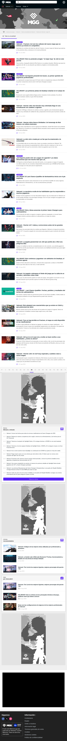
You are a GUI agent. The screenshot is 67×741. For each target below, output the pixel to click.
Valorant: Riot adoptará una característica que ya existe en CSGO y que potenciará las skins (39, 306)
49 (43, 369)
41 (13, 369)
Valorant (18, 32)
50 (46, 369)
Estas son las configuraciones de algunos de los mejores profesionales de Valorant (40, 605)
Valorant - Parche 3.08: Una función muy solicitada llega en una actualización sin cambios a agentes (38, 106)
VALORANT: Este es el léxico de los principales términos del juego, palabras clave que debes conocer (38, 595)
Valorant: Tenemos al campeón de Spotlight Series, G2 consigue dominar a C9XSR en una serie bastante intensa (34, 442)
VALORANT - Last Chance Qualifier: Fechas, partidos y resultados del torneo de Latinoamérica (40, 291)
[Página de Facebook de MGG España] (3, 718)
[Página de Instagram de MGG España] (10, 718)
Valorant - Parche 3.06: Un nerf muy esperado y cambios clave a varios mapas (38, 354)
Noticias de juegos (10, 32)
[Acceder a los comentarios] (17, 52)
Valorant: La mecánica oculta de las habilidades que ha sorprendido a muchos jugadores (40, 192)
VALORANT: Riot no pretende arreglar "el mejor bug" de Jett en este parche (40, 59)
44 (24, 369)
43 (20, 369)
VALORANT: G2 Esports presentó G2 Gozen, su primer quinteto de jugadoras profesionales (39, 76)
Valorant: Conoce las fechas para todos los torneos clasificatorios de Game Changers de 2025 (31, 433)
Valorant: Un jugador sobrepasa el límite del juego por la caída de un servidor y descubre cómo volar (40, 274)
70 (54, 369)
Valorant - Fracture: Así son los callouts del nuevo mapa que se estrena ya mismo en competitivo (38, 45)
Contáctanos (29, 718)
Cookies (27, 732)
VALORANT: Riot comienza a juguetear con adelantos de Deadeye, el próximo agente (40, 259)
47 (35, 369)
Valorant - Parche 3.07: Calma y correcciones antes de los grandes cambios (39, 226)
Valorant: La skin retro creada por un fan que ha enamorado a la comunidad (38, 140)
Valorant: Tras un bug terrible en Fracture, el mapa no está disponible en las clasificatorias (40, 321)
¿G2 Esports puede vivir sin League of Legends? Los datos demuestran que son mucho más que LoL (37, 158)
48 (39, 369)
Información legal (30, 726)
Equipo (27, 721)
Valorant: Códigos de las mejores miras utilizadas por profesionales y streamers (39, 547)
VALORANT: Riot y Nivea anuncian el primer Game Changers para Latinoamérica (39, 211)
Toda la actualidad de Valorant (28, 32)
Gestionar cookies (30, 735)
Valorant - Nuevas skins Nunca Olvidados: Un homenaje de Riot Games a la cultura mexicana (38, 123)
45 (28, 369)
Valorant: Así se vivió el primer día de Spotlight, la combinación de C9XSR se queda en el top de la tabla (33, 450)
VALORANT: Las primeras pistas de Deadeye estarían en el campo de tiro (40, 91)
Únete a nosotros (30, 724)
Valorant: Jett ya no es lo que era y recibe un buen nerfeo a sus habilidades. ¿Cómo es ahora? (38, 338)
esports (20, 42)
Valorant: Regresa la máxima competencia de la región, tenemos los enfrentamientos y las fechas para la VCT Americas (34, 437)
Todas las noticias (33, 479)
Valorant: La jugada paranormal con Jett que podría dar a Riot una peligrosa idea (39, 242)
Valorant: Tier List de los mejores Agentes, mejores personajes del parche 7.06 (40, 568)
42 (16, 369)
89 (61, 369)
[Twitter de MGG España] (6, 718)
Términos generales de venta (34, 729)
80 (57, 369)
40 (9, 369)
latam (19, 208)
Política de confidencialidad (33, 737)
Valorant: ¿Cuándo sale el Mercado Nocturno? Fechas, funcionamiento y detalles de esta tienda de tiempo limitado (40, 557)
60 (50, 369)
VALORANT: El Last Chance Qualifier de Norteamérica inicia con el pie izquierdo (40, 177)
